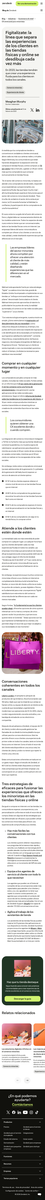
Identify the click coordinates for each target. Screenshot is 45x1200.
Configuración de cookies (14, 1191)
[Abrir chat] (39, 1194)
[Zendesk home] (7, 3)
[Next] (27, 1080)
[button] (20, 1122)
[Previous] (18, 1080)
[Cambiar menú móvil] (41, 3)
